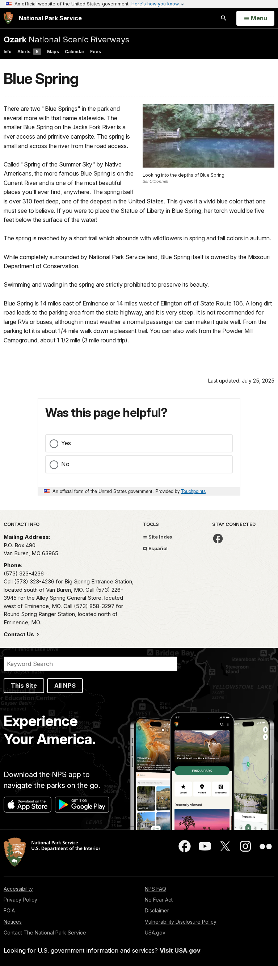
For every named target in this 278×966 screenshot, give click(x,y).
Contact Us (19, 634)
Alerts (27, 51)
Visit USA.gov (180, 950)
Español (157, 548)
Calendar (74, 51)
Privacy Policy (20, 900)
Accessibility (18, 889)
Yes (66, 443)
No (65, 464)
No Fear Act (159, 900)
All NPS (65, 685)
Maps (53, 51)
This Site (24, 685)
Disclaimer (157, 910)
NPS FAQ (155, 889)
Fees (95, 51)
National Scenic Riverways (66, 39)
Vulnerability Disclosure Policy (180, 922)
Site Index (160, 537)
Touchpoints (193, 491)
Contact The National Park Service (45, 932)
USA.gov (155, 932)
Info (8, 51)
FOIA (9, 910)
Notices (13, 922)
